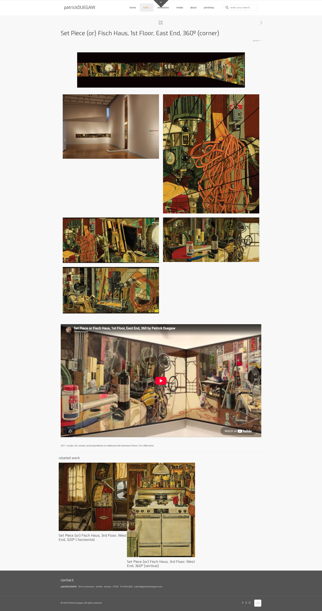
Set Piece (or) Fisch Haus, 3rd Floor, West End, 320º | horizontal (93, 537)
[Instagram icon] (249, 602)
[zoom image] (161, 70)
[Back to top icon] (257, 603)
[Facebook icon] (242, 602)
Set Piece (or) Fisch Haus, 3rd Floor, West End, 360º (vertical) (161, 563)
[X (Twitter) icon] (246, 602)
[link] (161, 70)
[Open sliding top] (161, 4)
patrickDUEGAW (79, 7)
